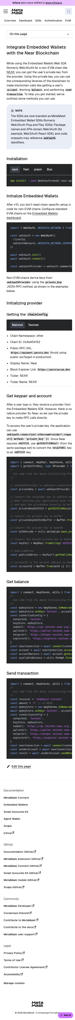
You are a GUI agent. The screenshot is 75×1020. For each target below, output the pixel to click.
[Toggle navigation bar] (5, 11)
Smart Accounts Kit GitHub (21, 873)
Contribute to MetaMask (19, 920)
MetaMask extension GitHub (22, 859)
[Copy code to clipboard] (69, 179)
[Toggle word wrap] (64, 179)
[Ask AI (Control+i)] (65, 1015)
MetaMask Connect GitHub (21, 866)
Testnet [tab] (33, 325)
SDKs (38, 20)
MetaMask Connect (16, 797)
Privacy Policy (13, 953)
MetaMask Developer (17, 906)
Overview (10, 20)
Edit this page (21, 766)
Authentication (53, 20)
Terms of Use (12, 960)
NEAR (11, 72)
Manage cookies (14, 983)
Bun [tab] (49, 169)
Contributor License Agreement (24, 967)
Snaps (8, 826)
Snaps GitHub (12, 887)
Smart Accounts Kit (16, 811)
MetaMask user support (19, 934)
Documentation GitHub (18, 851)
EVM (68, 20)
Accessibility (12, 974)
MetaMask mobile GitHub (20, 880)
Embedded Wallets (16, 804)
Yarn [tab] (26, 169)
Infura (7, 833)
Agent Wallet (12, 818)
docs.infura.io (54, 2)
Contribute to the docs (18, 927)
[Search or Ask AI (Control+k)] (68, 11)
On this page (18, 34)
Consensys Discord (16, 913)
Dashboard (25, 20)
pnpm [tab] (38, 169)
